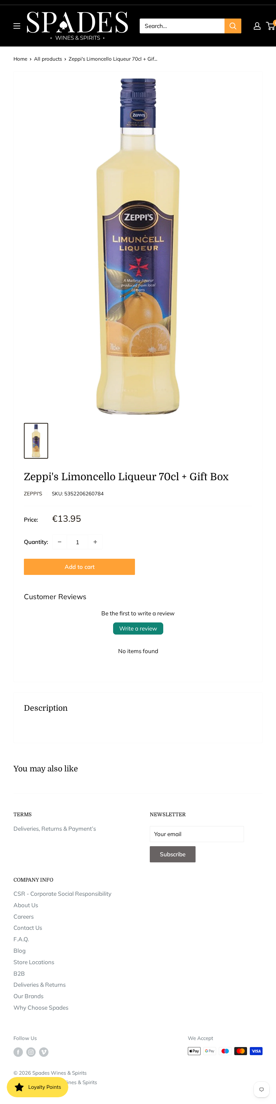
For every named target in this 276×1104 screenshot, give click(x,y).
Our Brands (28, 996)
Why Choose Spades (40, 1007)
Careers (23, 916)
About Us (25, 905)
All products (48, 59)
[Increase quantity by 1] (95, 542)
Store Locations (33, 961)
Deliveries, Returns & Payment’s (54, 828)
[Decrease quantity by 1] (60, 542)
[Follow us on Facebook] (18, 1052)
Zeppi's (33, 493)
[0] (271, 26)
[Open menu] (16, 26)
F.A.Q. (21, 939)
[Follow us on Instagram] (31, 1052)
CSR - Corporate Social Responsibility (62, 893)
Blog (19, 950)
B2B (19, 973)
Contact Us (27, 927)
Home (20, 59)
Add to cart (80, 566)
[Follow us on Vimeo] (43, 1052)
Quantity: (36, 541)
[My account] (257, 26)
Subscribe (172, 854)
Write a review (138, 628)
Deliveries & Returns (39, 984)
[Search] (233, 26)
